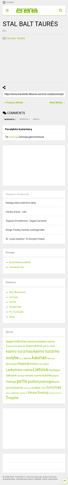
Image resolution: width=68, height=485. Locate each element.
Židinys (58, 393)
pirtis (22, 381)
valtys (8, 393)
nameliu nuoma (33, 375)
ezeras (37, 346)
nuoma (47, 375)
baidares (32, 341)
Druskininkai (20, 346)
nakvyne (11, 375)
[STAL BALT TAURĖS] (34, 58)
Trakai (43, 388)
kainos (27, 358)
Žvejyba (12, 398)
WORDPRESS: (10, 119)
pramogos (46, 382)
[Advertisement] (26, 165)
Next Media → (57, 102)
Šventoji (42, 392)
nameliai (21, 376)
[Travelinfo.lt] (25, 13)
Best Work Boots (17, 292)
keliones (51, 358)
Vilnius (32, 392)
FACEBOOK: (25, 119)
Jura (52, 345)
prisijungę (13, 137)
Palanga (11, 382)
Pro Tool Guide (16, 312)
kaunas (39, 357)
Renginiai (17, 387)
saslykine (27, 388)
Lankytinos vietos (19, 370)
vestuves (15, 393)
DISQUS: (36, 119)
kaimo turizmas (19, 351)
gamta (46, 346)
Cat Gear (13, 297)
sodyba (35, 387)
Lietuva (40, 369)
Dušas (29, 345)
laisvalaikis (44, 364)
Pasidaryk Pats (16, 267)
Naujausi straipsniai (17, 194)
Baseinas (10, 346)
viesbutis (23, 393)
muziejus (54, 370)
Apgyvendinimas (16, 341)
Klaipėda (24, 363)
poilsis (33, 381)
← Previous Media (13, 102)
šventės (52, 393)
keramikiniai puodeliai (20, 262)
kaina (21, 359)
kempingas (11, 363)
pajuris (55, 375)
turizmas (53, 387)
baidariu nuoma (46, 341)
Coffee (12, 302)
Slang (12, 316)
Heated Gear (15, 307)
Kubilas (34, 363)
